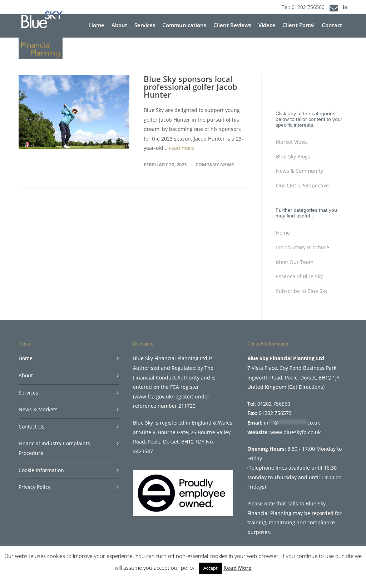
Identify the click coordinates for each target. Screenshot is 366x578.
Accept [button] (210, 568)
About (119, 25)
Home (96, 25)
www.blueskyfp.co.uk (295, 432)
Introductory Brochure (302, 247)
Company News (215, 164)
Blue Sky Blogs (293, 156)
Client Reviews (232, 25)
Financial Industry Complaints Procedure (54, 448)
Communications (184, 25)
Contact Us (31, 426)
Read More (237, 567)
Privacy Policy (34, 487)
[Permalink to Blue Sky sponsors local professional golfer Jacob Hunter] (74, 112)
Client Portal (298, 25)
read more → (185, 147)
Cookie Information (41, 470)
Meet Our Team (294, 262)
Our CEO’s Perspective (302, 185)
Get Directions (306, 386)
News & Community (299, 170)
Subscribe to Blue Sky (301, 291)
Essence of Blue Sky (299, 276)
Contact (332, 25)
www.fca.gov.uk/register (163, 396)
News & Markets (38, 409)
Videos (266, 25)
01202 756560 (308, 7)
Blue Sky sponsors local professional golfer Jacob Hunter (190, 86)
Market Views (292, 141)
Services (144, 25)
